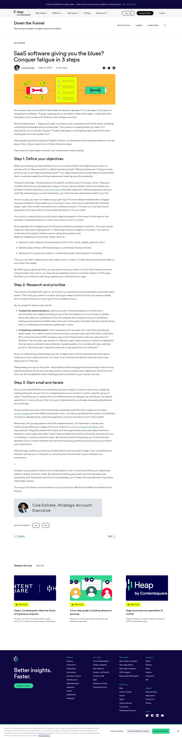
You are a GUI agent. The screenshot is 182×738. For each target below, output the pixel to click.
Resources (100, 13)
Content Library (125, 692)
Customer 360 (98, 676)
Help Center (150, 696)
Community (124, 707)
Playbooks (70, 698)
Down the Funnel (29, 23)
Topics (121, 699)
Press (148, 669)
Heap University (125, 703)
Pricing (148, 703)
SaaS (95, 680)
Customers (150, 676)
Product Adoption (100, 665)
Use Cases (72, 13)
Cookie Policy (44, 735)
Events (122, 696)
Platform (56, 13)
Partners (149, 665)
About (148, 661)
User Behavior (98, 669)
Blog (121, 688)
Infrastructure (72, 680)
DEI (147, 680)
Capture (70, 661)
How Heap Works (126, 665)
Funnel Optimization (101, 661)
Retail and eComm (100, 683)
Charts (69, 691)
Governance (71, 672)
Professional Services (127, 710)
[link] (87, 13)
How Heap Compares (127, 669)
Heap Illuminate (73, 683)
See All (40, 565)
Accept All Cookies (160, 731)
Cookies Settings (117, 731)
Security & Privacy (74, 676)
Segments (70, 687)
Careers (149, 672)
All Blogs (19, 43)
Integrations (71, 669)
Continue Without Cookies (138, 731)
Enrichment (71, 665)
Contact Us (150, 699)
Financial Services (100, 687)
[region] (91, 731)
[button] (165, 25)
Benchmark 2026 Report (129, 676)
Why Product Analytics (128, 661)
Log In (162, 13)
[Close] (178, 731)
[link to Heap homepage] (23, 13)
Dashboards (71, 695)
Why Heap (40, 13)
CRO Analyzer (124, 672)
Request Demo (151, 692)
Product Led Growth (101, 672)
